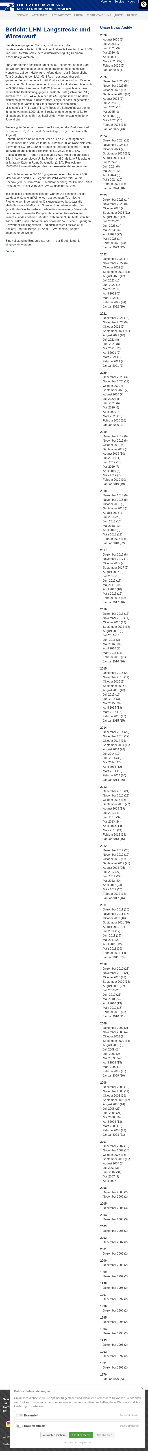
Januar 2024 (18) (114, 188)
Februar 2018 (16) (114, 538)
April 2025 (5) (111, 116)
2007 (103, 1141)
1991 (103, 1363)
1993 (103, 1340)
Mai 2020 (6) (111, 407)
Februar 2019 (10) (114, 479)
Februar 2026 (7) (113, 65)
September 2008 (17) (116, 1100)
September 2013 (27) (116, 804)
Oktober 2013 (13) (114, 799)
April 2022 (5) (111, 293)
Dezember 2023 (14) (116, 199)
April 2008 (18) (112, 1121)
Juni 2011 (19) (112, 935)
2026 (103, 35)
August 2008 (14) (114, 1104)
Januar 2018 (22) (114, 543)
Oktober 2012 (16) (114, 859)
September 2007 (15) (116, 1159)
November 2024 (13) (116, 144)
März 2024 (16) (112, 179)
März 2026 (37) (112, 61)
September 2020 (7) (115, 390)
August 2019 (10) (114, 453)
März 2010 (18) (112, 1007)
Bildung (132, 15)
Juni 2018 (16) (112, 521)
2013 (103, 786)
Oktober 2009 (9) (113, 1036)
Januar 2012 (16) (114, 898)
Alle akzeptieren (81, 1435)
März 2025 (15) (112, 120)
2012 (103, 846)
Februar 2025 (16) (114, 124)
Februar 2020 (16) (114, 420)
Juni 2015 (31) (112, 698)
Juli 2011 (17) (111, 931)
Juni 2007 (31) (112, 1172)
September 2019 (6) (115, 449)
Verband (22, 15)
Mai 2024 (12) (112, 170)
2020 (103, 372)
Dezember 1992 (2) (115, 1356)
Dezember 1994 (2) (115, 1333)
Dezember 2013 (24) (116, 791)
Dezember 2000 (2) (115, 1264)
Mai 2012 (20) (112, 880)
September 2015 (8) (115, 685)
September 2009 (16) (116, 1040)
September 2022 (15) (116, 271)
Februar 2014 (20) (114, 775)
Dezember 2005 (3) (115, 1207)
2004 (103, 1215)
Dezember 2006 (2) (115, 1192)
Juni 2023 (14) (112, 225)
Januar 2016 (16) (114, 661)
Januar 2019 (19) (114, 484)
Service (119, 1)
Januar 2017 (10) (114, 602)
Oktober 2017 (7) (113, 563)
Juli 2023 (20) (111, 221)
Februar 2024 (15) (114, 183)
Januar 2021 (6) (113, 365)
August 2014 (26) (114, 749)
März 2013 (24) (112, 830)
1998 (103, 1283)
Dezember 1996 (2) (115, 1310)
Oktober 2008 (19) (114, 1095)
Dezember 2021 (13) (116, 317)
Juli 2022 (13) (111, 280)
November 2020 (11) (116, 381)
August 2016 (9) (113, 631)
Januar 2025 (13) (114, 129)
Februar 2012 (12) (114, 893)
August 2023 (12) (114, 217)
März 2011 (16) (112, 948)
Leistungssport (61, 15)
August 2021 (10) (114, 335)
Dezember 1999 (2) (115, 1276)
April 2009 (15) (112, 1062)
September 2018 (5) (115, 508)
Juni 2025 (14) (112, 107)
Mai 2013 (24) (112, 821)
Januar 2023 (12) (114, 247)
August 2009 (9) (113, 1045)
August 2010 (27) (114, 986)
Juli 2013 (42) (111, 812)
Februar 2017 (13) (114, 598)
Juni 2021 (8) (111, 344)
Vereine (106, 1)
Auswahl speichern (54, 1435)
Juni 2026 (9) (111, 48)
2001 (103, 1249)
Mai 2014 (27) (112, 762)
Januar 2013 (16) (114, 838)
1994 (103, 1329)
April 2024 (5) (111, 175)
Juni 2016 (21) (112, 639)
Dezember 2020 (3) (115, 377)
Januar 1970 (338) (114, 1378)
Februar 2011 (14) (114, 952)
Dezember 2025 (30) (116, 81)
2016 (103, 609)
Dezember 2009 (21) (116, 1027)
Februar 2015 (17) (114, 716)
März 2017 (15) (112, 593)
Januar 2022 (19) (114, 306)
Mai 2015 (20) (112, 703)
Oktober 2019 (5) (113, 444)
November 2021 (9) (115, 322)
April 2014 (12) (112, 766)
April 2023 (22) (112, 234)
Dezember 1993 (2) (115, 1344)
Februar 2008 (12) (114, 1130)
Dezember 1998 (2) (115, 1287)
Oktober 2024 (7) (113, 149)
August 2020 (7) (113, 394)
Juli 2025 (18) (111, 103)
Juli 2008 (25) (111, 1108)
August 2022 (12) (114, 276)
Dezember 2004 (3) (115, 1219)
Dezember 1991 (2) (115, 1367)
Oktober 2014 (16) (114, 740)
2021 (103, 313)
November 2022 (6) (115, 263)
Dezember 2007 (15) (116, 1146)
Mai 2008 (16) (112, 1117)
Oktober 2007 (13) (114, 1154)
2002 (103, 1237)
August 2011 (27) (114, 926)
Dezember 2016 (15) (116, 613)
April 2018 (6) (111, 530)
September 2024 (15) (116, 153)
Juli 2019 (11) (111, 457)
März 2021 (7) (112, 357)
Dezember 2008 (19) (116, 1086)
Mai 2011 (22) (111, 939)
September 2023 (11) (116, 212)
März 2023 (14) (112, 238)
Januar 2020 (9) (113, 424)
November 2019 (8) (115, 440)
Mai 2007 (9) (111, 1176)
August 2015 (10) (114, 690)
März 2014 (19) (112, 771)
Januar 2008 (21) (114, 1134)
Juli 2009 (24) (111, 1049)
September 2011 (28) (116, 922)
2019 (103, 431)
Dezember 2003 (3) (115, 1230)
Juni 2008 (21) (112, 1113)
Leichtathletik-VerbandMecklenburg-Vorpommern (44, 6)
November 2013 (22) (116, 795)
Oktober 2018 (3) (113, 504)
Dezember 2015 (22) (116, 672)
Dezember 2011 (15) (116, 909)
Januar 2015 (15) (114, 720)
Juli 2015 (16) (111, 694)
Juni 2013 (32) (112, 817)
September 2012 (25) (116, 863)
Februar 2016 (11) (114, 657)
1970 (103, 1374)
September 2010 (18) (116, 981)
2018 (103, 491)
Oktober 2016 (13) (114, 622)
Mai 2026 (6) (111, 52)
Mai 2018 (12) (112, 525)
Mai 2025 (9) (111, 111)
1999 (103, 1272)
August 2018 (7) (113, 512)
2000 (103, 1260)
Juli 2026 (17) (111, 43)
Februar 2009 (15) (114, 1071)
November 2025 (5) (115, 85)
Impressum (85, 1442)
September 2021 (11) (116, 330)
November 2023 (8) (115, 204)
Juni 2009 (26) (112, 1053)
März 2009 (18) (112, 1066)
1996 (103, 1306)
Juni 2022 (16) (112, 284)
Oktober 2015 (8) (113, 681)
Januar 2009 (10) (114, 1075)
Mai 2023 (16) (112, 230)
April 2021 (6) (111, 352)
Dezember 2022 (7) (115, 258)
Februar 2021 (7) (113, 361)
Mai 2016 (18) (112, 644)
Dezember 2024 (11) (116, 140)
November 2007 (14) (116, 1150)
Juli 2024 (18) (111, 162)
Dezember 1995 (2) (115, 1321)
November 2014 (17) (116, 736)
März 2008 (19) (112, 1126)
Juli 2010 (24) (111, 990)
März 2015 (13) (112, 711)
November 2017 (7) (115, 558)
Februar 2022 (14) (114, 302)
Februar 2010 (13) (114, 1012)
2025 (103, 77)
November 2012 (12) (116, 854)
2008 (103, 1082)
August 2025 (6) (113, 98)
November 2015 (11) (116, 677)
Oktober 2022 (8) (113, 267)
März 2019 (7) (112, 475)
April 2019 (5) (111, 471)
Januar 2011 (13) (114, 957)
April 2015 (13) (112, 707)
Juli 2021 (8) (111, 339)
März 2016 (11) (112, 652)
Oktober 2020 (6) (113, 385)
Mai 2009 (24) (112, 1058)
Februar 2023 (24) (114, 243)
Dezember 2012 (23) (116, 850)
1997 (103, 1294)
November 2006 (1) (115, 1196)
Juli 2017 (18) (111, 576)
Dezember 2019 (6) (115, 436)
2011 (103, 905)
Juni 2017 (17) (112, 580)
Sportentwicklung (99, 15)
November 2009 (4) (115, 1032)
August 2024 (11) (114, 157)
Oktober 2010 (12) (114, 977)
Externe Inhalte (34, 1425)
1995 (103, 1317)
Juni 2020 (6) (111, 403)
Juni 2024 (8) (111, 166)
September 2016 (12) (116, 626)
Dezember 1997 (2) (115, 1299)
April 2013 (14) (112, 825)
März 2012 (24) (112, 889)
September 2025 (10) (116, 94)
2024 (103, 136)
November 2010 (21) (116, 973)
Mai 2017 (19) (112, 584)
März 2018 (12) (112, 534)
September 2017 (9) (115, 567)
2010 (103, 964)
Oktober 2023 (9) (113, 208)
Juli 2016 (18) (111, 635)
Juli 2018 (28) (111, 517)
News (131, 1)
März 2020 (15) (112, 416)
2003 (103, 1226)
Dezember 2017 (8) (115, 554)
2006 (103, 1187)
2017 (103, 550)
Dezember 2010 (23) (116, 968)
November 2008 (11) (116, 1091)
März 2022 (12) (112, 297)
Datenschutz (70, 1442)
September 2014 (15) (116, 745)
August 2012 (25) (114, 867)
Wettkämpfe (39, 15)
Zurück (9, 251)
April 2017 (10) (112, 589)
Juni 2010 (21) (112, 994)
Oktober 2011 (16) (114, 918)
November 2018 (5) (115, 499)
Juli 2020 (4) (111, 398)
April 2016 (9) (111, 648)
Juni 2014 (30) (112, 758)
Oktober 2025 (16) (114, 90)
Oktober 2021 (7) (113, 326)
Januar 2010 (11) (114, 1016)
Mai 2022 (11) (111, 289)
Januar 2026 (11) (114, 69)
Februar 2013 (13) (114, 834)
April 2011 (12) (112, 944)
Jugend (119, 15)
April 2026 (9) (111, 56)
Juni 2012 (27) (112, 876)
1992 (103, 1351)
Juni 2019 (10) (112, 462)
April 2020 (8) (111, 411)
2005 (103, 1203)
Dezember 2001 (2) (115, 1253)
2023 (103, 195)
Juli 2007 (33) (111, 1167)
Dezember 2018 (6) (115, 495)
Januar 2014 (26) (114, 779)
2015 (103, 668)
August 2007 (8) (113, 1163)
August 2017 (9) (113, 571)
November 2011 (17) (116, 913)
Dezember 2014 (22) (116, 732)
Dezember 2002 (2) (115, 1242)
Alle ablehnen (104, 1435)
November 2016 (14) (116, 618)
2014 (103, 727)
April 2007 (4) (111, 1180)
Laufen (78, 15)
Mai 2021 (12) (112, 348)
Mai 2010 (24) (112, 999)
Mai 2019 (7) (111, 466)
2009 (103, 1023)
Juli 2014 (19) (111, 753)
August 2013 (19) (114, 808)
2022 (103, 254)
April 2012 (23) (112, 885)
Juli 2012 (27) (111, 872)
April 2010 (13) (112, 1003)
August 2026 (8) (113, 39)
